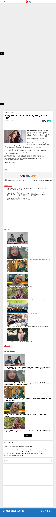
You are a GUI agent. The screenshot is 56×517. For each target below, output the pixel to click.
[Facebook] (21, 176)
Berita (5, 121)
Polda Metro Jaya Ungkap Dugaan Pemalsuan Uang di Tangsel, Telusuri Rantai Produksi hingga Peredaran (27, 448)
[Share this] (43, 121)
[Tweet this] (45, 121)
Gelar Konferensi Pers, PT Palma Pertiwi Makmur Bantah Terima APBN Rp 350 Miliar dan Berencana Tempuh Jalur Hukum (27, 189)
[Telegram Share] (48, 121)
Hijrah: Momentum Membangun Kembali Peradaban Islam (20, 199)
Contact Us (20, 515)
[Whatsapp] (50, 121)
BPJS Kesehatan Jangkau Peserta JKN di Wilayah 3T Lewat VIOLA (22, 195)
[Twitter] (24, 176)
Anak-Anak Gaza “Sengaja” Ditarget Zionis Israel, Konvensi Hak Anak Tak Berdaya (25, 192)
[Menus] (4, 1)
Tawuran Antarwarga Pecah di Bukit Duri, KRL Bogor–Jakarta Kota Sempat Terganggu (23, 451)
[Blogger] (32, 176)
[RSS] (34, 176)
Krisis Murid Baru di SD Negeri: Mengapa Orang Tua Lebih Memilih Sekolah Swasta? (26, 194)
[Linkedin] (29, 176)
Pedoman (31, 515)
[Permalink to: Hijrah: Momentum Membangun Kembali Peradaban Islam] (17, 334)
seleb (6, 169)
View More (28, 435)
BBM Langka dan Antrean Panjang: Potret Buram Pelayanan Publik (22, 193)
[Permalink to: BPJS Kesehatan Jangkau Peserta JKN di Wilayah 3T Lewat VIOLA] (17, 306)
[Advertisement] (8, 29)
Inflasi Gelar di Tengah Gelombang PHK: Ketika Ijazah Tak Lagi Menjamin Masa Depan (23, 453)
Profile (26, 515)
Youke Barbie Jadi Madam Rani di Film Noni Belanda (42, 180)
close (2, 53)
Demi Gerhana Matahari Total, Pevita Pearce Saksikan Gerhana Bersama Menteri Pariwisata (14, 180)
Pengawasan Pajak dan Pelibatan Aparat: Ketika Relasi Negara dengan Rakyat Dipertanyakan (28, 190)
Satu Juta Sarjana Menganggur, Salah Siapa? (14, 455)
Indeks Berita (37, 515)
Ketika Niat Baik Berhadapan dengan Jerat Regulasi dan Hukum (18, 446)
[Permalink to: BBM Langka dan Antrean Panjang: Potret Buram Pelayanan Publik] (17, 279)
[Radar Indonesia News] (28, 1)
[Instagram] (27, 176)
